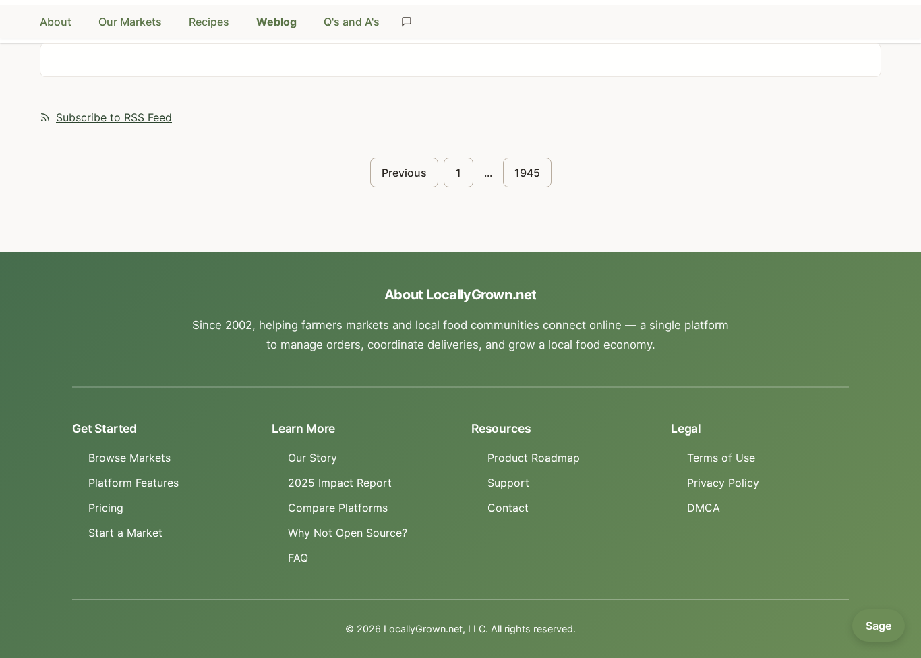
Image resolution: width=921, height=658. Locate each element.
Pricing (105, 507)
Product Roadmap (533, 458)
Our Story (312, 458)
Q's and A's (352, 21)
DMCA (703, 507)
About (55, 21)
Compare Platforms (338, 507)
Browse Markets (129, 458)
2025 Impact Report (340, 482)
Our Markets (130, 21)
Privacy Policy (723, 482)
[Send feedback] (406, 21)
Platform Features (133, 482)
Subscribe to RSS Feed (114, 117)
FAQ (298, 557)
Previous (404, 172)
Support (508, 482)
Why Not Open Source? (347, 532)
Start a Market (125, 532)
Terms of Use (721, 458)
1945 (527, 172)
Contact (508, 507)
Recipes (209, 21)
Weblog (276, 21)
